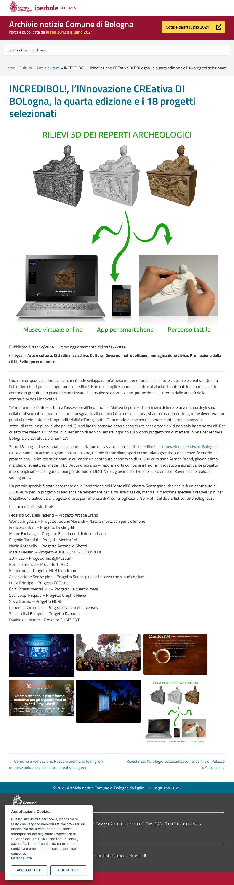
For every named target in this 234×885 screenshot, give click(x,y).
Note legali (137, 855)
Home (10, 68)
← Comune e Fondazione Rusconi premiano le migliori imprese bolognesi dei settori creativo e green (56, 764)
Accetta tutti (29, 870)
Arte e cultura (48, 68)
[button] (193, 27)
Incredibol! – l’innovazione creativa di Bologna (177, 447)
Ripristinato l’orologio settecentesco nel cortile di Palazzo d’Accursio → (175, 764)
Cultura (25, 68)
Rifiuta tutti (68, 870)
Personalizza (21, 858)
